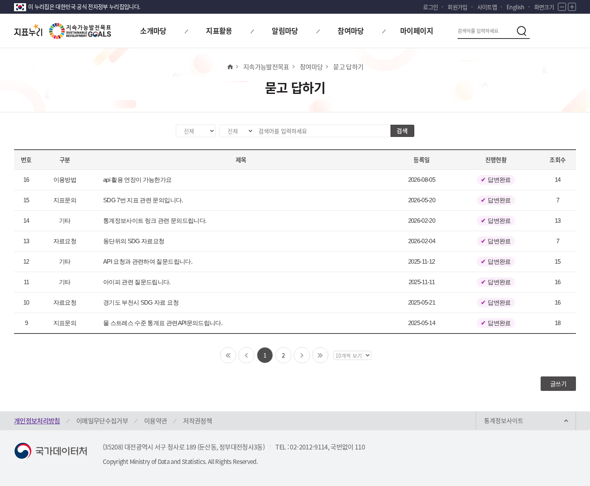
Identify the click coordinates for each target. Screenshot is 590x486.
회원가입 (457, 7)
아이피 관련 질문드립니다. (137, 282)
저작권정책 (197, 420)
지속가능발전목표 (266, 66)
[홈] (230, 66)
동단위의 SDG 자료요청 (134, 241)
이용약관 (155, 420)
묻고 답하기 (348, 66)
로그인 (430, 7)
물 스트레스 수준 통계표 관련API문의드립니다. (162, 322)
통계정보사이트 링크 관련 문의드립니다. (154, 220)
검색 (402, 130)
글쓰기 (558, 383)
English (515, 7)
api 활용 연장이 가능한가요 (137, 179)
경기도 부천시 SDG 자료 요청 (141, 302)
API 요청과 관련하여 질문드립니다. (147, 261)
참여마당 (311, 66)
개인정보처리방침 (37, 420)
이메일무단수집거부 (102, 420)
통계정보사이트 (503, 420)
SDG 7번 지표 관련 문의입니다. (143, 200)
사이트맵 (487, 7)
